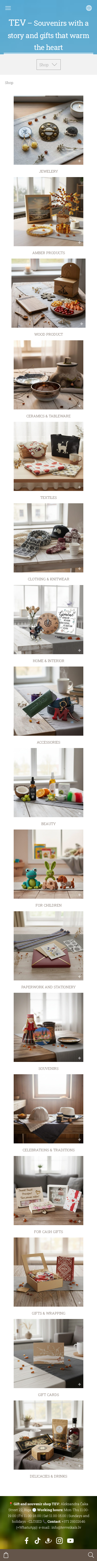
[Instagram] (59, 1540)
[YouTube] (70, 1540)
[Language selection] (89, 8)
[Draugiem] (48, 1540)
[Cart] (6, 1555)
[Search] (91, 1555)
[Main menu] (8, 8)
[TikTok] (38, 1540)
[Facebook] (27, 1540)
